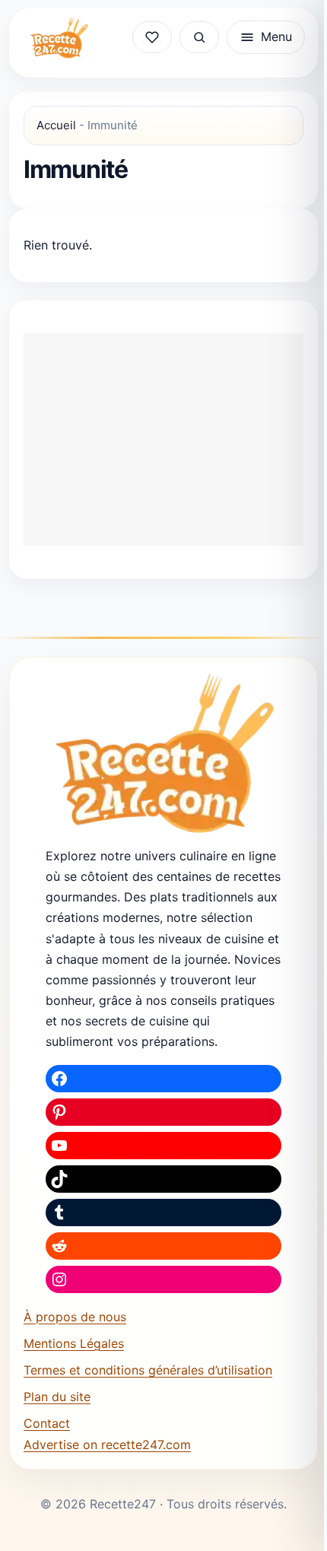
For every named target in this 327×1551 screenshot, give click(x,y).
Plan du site (57, 1396)
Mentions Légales (74, 1343)
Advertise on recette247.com (107, 1444)
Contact (47, 1423)
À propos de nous (75, 1316)
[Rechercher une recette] (199, 37)
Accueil (56, 125)
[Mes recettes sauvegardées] (152, 37)
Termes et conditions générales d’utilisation (148, 1370)
